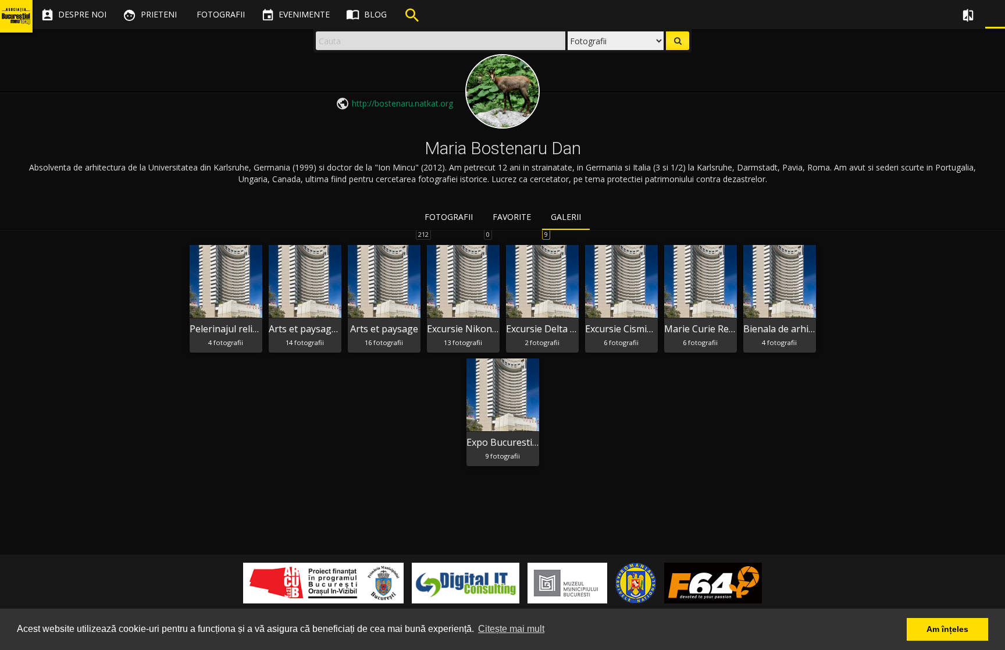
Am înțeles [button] (947, 629)
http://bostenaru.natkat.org (402, 103)
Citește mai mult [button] (511, 629)
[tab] (449, 217)
